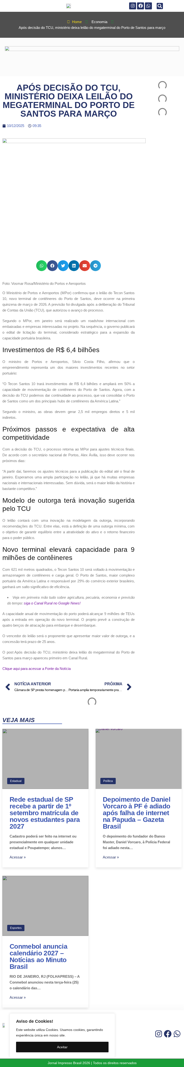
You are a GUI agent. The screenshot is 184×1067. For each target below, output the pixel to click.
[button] (160, 6)
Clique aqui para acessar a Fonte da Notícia (36, 669)
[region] (62, 1035)
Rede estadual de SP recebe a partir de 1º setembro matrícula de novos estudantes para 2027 (45, 813)
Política (108, 781)
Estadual (16, 781)
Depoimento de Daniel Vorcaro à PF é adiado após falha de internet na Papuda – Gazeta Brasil (136, 813)
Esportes (16, 928)
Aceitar (62, 1047)
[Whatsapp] (148, 5)
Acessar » (18, 857)
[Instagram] (132, 5)
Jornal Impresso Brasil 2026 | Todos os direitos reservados (92, 1063)
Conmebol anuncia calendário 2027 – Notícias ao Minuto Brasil (38, 956)
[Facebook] (140, 5)
